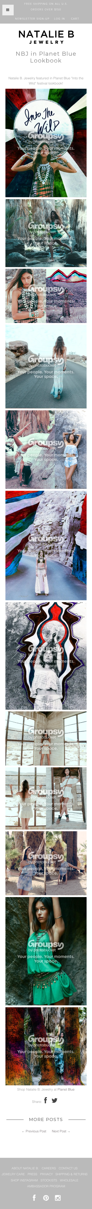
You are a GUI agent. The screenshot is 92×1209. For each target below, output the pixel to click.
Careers (49, 1168)
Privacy (46, 1174)
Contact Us (68, 1168)
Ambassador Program (46, 1186)
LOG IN (59, 18)
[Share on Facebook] (45, 1102)
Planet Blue (66, 1089)
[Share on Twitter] (54, 1102)
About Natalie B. (25, 1168)
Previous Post (36, 1131)
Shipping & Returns (71, 1174)
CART (75, 18)
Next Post (59, 1131)
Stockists (49, 1180)
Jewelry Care (13, 1174)
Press (32, 1174)
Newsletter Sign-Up (32, 18)
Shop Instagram (24, 1180)
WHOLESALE (69, 1180)
